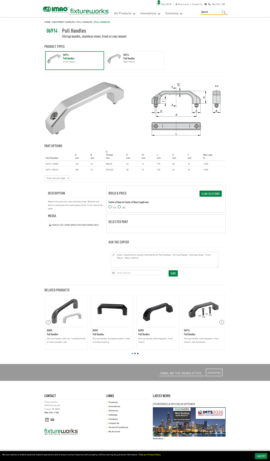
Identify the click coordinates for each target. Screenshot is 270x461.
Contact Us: (197, 4)
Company (113, 418)
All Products (123, 13)
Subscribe (214, 372)
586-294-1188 (218, 4)
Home (47, 21)
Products (113, 402)
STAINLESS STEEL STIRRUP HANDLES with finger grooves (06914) (75, 224)
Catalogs (113, 414)
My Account (183, 4)
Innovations (148, 13)
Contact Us (114, 422)
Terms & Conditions (118, 427)
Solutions (172, 13)
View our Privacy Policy (150, 454)
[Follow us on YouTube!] (52, 419)
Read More (158, 438)
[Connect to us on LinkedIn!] (47, 419)
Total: (164, 4)
